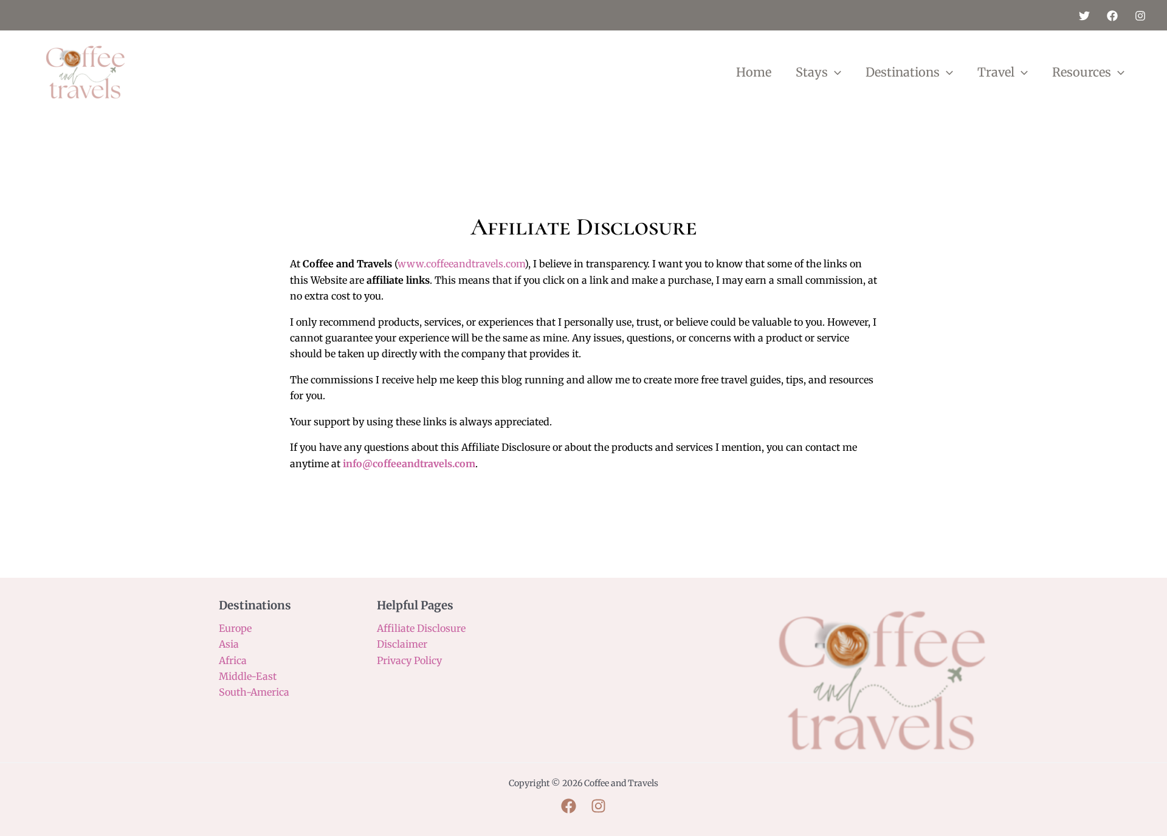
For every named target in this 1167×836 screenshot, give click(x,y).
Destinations (903, 72)
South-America (254, 692)
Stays (812, 72)
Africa (233, 660)
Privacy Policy (409, 660)
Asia (229, 644)
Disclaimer (402, 644)
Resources (1081, 72)
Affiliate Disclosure (421, 628)
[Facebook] (1112, 15)
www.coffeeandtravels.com (461, 264)
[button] (834, 72)
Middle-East (248, 676)
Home (753, 72)
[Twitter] (1084, 15)
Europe (235, 628)
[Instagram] (1140, 15)
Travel (995, 72)
